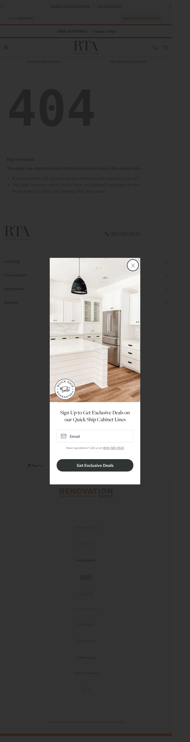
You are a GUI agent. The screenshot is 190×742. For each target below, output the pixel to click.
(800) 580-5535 (113, 448)
